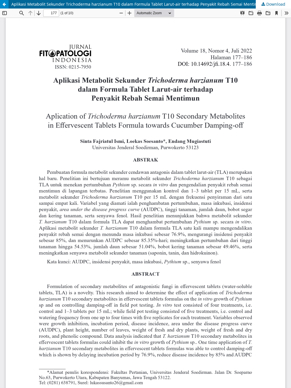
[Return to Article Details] (4, 4)
